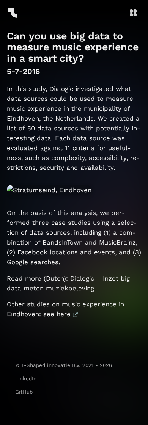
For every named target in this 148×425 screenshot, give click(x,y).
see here (57, 314)
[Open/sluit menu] (133, 13)
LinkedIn (25, 378)
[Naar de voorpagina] (12, 12)
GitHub (24, 392)
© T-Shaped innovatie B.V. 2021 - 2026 (63, 365)
